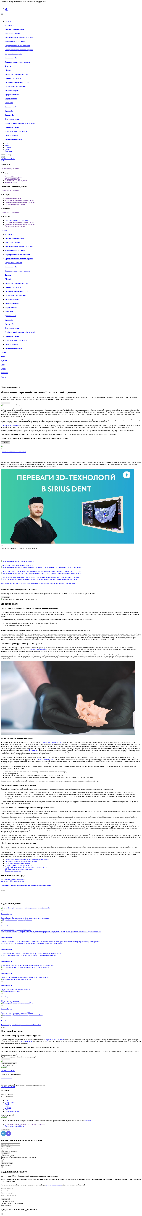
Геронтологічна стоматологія (16, 131)
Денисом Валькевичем (54, 1185)
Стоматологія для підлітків (15, 86)
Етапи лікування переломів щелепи (17, 863)
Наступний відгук (7, 1163)
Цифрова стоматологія (13, 139)
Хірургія (8, 70)
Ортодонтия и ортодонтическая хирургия (20, 202)
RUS (6, 10)
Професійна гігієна (12, 95)
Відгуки (8, 147)
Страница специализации (10, 169)
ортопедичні (56, 742)
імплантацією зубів (25, 1041)
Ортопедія (9, 111)
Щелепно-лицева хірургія (14, 29)
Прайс (7, 149)
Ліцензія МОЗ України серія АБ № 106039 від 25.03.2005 (25, 1124)
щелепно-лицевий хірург (39, 649)
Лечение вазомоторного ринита (16, 180)
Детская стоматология (13, 199)
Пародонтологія (11, 99)
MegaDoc (87, 1121)
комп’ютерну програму (46, 759)
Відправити (5, 1199)
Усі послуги (9, 25)
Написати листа (6, 1078)
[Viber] (8, 1135)
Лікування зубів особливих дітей (17, 82)
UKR (7, 8)
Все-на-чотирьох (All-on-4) (15, 41)
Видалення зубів (11, 58)
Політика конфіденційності (14, 1126)
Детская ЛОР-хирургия (13, 177)
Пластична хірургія (12, 33)
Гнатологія (9, 103)
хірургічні (46, 742)
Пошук (3, 377)
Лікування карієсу (12, 90)
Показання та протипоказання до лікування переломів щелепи (27, 860)
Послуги (8, 21)
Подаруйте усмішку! (12, 1111)
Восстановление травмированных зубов (19, 200)
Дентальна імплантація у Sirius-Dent (13, 452)
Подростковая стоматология (15, 204)
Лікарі (7, 143)
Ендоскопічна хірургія (13, 54)
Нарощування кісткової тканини (17, 46)
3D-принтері (32, 750)
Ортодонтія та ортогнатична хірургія (19, 50)
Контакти (8, 151)
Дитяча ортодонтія (12, 127)
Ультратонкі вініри (12, 119)
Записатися (5, 403)
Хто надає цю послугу (13, 871)
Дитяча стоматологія (13, 78)
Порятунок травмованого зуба (16, 74)
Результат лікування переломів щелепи (19, 865)
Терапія (8, 66)
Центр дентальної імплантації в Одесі (19, 37)
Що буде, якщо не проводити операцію (19, 869)
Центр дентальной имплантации (16, 220)
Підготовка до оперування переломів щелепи (21, 861)
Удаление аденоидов (12, 179)
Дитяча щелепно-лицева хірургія (17, 62)
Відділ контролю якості (9, 1063)
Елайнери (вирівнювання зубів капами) (20, 123)
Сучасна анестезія (12, 135)
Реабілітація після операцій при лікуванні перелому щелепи (26, 867)
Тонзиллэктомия (11, 182)
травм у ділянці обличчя (55, 1040)
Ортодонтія (9, 115)
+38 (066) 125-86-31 (8, 159)
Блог (2, 365)
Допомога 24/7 (10, 107)
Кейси (7, 145)
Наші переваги (10, 1102)
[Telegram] (3, 1135)
